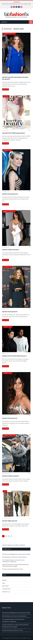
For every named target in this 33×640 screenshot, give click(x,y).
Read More (5, 89)
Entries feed (5, 586)
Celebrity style (7, 150)
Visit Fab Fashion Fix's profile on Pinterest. (13, 545)
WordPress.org (6, 591)
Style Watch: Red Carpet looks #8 (9, 418)
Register (4, 580)
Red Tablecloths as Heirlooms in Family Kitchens (14, 557)
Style (5, 491)
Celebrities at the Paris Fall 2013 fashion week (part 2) (14, 356)
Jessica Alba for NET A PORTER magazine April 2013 (13, 133)
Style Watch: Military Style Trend (9, 521)
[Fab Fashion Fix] (16, 15)
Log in (3, 583)
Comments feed (6, 589)
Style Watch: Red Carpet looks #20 (10, 194)
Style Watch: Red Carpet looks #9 (9, 311)
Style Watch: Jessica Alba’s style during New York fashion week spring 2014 (15, 78)
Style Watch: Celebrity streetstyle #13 (10, 249)
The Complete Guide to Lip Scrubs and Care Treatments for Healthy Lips (13, 560)
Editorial (6, 96)
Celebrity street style (9, 33)
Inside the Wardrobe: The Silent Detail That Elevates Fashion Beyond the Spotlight (15, 565)
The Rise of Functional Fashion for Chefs (12, 569)
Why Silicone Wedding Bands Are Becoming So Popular (16, 554)
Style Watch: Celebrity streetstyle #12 (10, 476)
